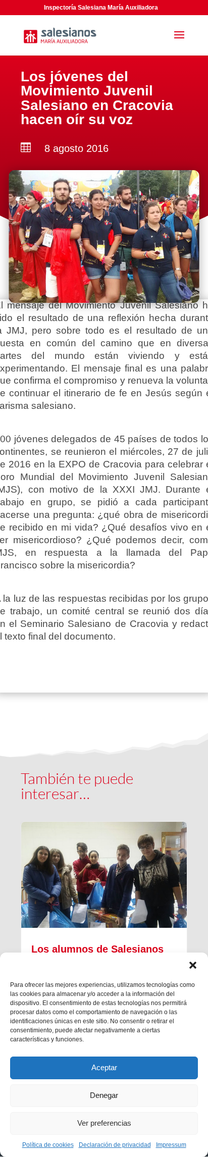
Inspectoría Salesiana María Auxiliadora (101, 7)
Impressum (171, 1144)
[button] (193, 965)
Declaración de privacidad (115, 1144)
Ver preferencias (104, 1123)
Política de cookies (48, 1144)
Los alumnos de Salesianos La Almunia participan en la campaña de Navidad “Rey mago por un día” (104, 951)
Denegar (104, 1095)
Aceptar (104, 1067)
